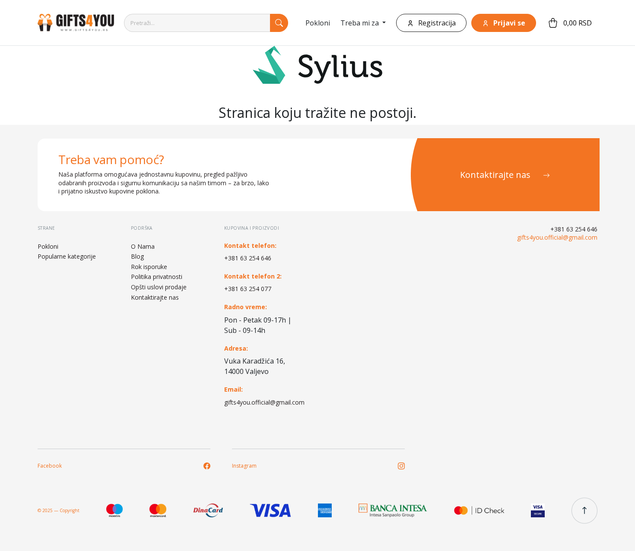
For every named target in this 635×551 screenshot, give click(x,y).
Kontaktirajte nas (496, 174)
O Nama (143, 246)
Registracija (436, 23)
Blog (137, 256)
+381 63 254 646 (247, 258)
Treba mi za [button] (360, 23)
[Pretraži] (279, 23)
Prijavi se (508, 23)
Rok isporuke (149, 267)
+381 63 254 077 (247, 289)
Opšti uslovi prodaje (159, 287)
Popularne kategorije (67, 256)
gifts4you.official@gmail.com (261, 402)
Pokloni (317, 23)
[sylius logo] (72, 22)
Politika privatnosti (156, 276)
